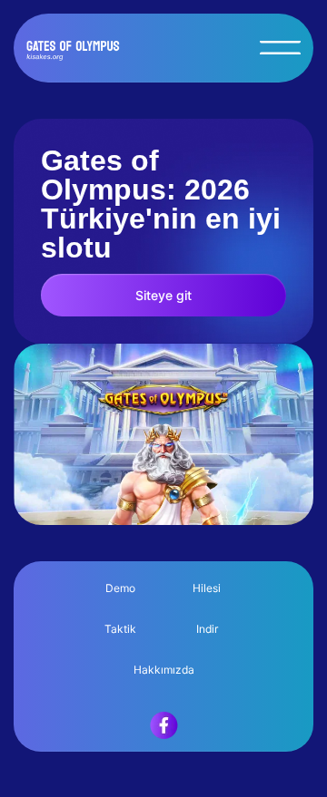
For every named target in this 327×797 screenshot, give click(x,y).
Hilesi (207, 588)
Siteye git (163, 295)
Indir (207, 629)
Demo (120, 588)
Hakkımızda (164, 669)
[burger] (280, 47)
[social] (164, 754)
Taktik (120, 629)
